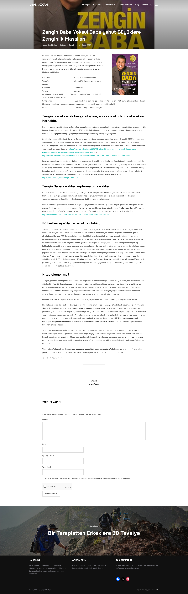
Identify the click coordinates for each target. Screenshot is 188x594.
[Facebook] (118, 579)
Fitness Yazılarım (125, 4)
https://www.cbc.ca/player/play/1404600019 (60, 178)
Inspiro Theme (142, 590)
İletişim (145, 4)
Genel (71, 45)
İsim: (44, 444)
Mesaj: (45, 420)
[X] (123, 579)
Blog (137, 4)
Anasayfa (86, 4)
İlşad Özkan (38, 4)
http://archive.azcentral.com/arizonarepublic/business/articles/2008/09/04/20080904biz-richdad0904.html (86, 155)
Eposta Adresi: (48, 456)
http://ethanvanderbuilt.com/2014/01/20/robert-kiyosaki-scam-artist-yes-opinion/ (75, 214)
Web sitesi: (46, 467)
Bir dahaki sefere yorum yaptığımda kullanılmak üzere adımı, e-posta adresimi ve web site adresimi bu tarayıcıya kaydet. (88, 478)
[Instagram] (127, 579)
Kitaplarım (109, 4)
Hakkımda (97, 4)
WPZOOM (155, 590)
